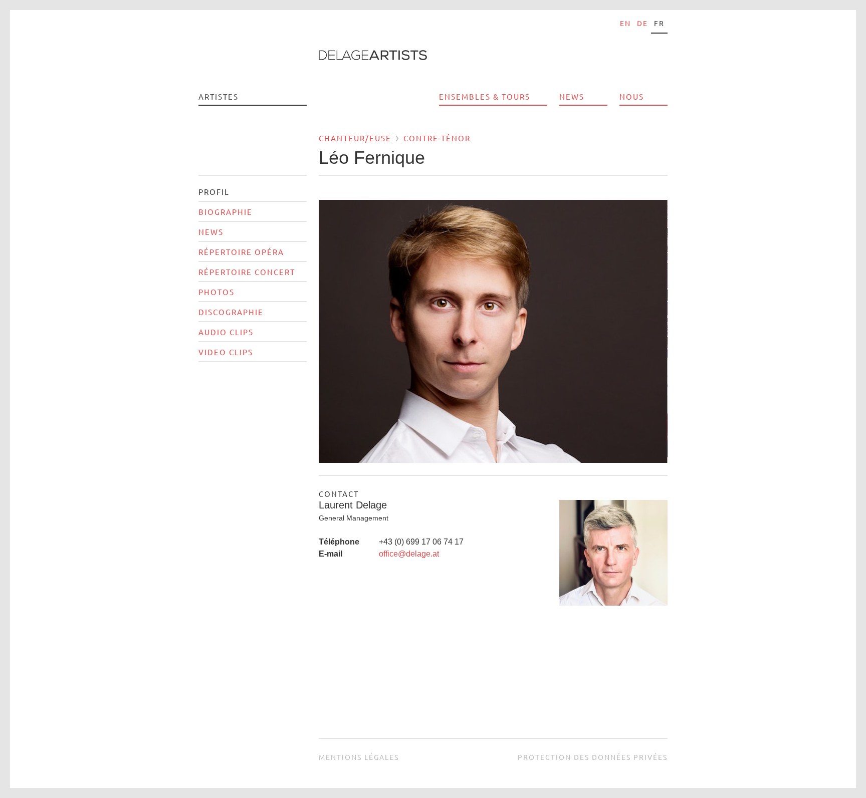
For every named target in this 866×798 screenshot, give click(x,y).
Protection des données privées (593, 756)
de (642, 23)
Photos (216, 292)
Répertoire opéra (241, 251)
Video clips (225, 352)
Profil (214, 191)
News (571, 96)
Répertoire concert (246, 272)
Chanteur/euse (355, 138)
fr (659, 23)
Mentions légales (359, 756)
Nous (631, 96)
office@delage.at (409, 554)
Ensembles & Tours (484, 96)
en (625, 23)
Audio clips (226, 332)
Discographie (231, 312)
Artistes (218, 96)
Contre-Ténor (437, 138)
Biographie (225, 211)
